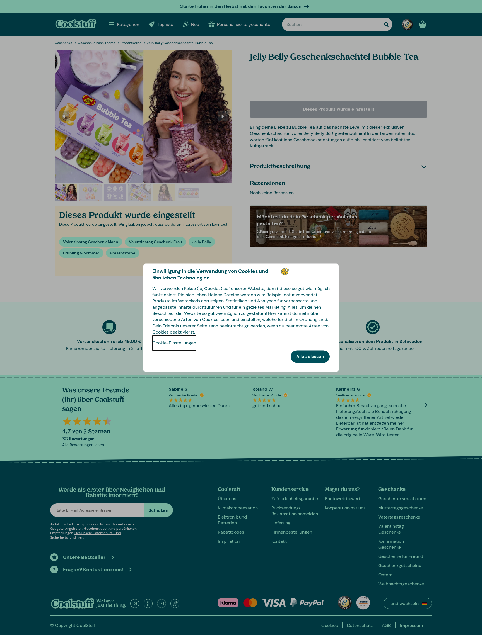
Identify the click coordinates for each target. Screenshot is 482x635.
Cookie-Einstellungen (174, 343)
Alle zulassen (310, 356)
